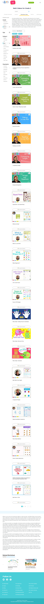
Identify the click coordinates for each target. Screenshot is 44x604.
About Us (5, 590)
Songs (4, 58)
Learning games (39, 14)
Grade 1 (4, 25)
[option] (16, 564)
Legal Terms (19, 600)
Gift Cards (32, 585)
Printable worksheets (8, 14)
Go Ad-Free (31, 2)
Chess (4, 48)
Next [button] (40, 564)
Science (4, 45)
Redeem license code (34, 587)
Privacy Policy (24, 600)
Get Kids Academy (33, 583)
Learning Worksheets (11, 556)
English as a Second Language (5, 55)
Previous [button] (3, 564)
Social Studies (6, 46)
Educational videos (24, 14)
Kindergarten (5, 23)
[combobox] (20, 31)
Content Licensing (33, 590)
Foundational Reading (5, 51)
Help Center (19, 587)
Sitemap (18, 585)
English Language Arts (5, 40)
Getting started (19, 590)
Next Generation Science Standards (5, 79)
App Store (6, 594)
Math (4, 43)
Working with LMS (20, 592)
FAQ (31, 592)
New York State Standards (5, 73)
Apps (5, 585)
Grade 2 (4, 26)
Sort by (14, 30)
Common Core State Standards (5, 67)
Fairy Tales (5, 60)
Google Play (19, 583)
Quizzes (32, 14)
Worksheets (6, 583)
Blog (5, 587)
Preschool (5, 21)
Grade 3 (4, 28)
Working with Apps (20, 594)
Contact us (6, 592)
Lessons (16, 14)
